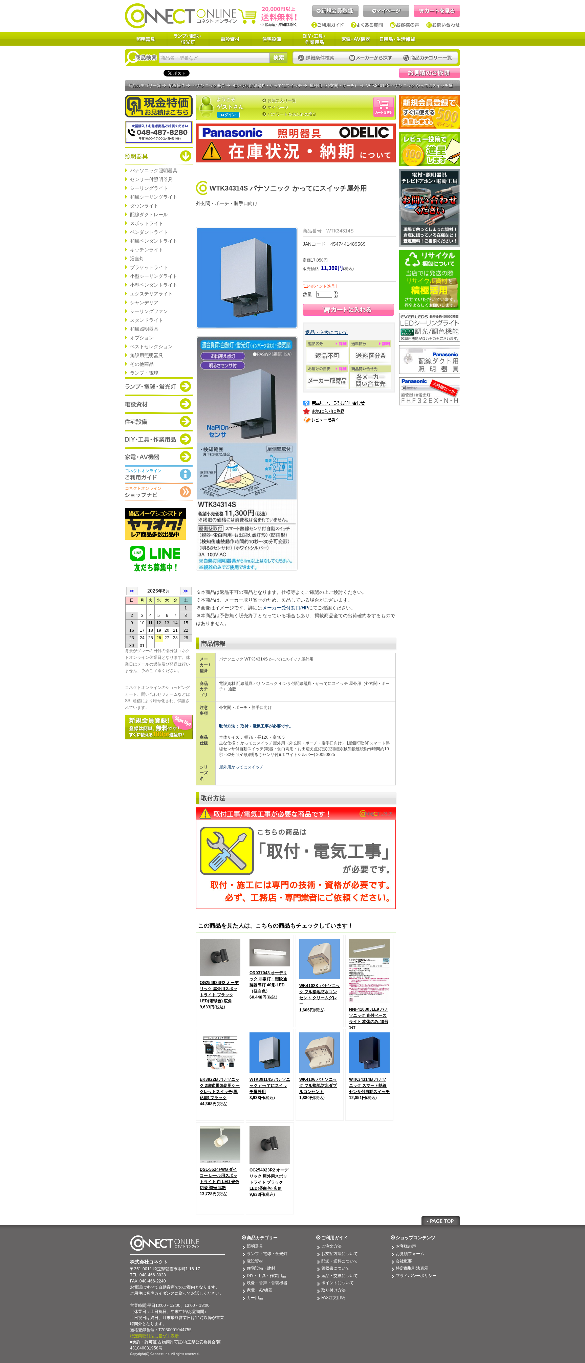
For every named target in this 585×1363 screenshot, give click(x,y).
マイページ (386, 11)
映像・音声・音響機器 (267, 1282)
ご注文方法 (331, 1246)
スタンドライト (146, 320)
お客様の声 (404, 25)
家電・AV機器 (356, 39)
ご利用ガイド (327, 25)
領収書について (335, 1268)
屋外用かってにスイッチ (241, 767)
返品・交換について (326, 332)
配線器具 (177, 85)
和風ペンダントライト (153, 241)
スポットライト (146, 223)
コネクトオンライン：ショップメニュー (159, 491)
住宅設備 (272, 39)
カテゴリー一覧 (427, 58)
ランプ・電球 (144, 373)
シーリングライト (149, 188)
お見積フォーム (410, 1253)
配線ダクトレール (149, 214)
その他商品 (142, 364)
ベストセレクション (151, 346)
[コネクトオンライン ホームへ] (211, 15)
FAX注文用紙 (333, 1297)
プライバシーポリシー (416, 1275)
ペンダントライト (149, 232)
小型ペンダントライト (153, 285)
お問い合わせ (443, 25)
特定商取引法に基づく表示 (154, 1336)
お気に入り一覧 (281, 100)
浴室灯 (137, 258)
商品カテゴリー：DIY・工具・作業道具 (159, 439)
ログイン (228, 115)
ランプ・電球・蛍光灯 (188, 39)
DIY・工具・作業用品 (314, 39)
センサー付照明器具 (151, 179)
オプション (142, 337)
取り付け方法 (333, 1290)
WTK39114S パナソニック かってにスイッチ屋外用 (270, 1085)
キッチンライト (146, 249)
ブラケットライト (149, 267)
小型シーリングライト (153, 276)
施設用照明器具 (146, 355)
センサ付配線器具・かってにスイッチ (267, 85)
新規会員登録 (335, 11)
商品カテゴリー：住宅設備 (159, 421)
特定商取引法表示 (412, 1268)
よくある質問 (367, 25)
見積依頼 (429, 73)
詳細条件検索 (318, 58)
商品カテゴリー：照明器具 (159, 155)
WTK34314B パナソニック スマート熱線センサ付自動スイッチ (369, 1085)
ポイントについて (337, 1282)
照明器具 (146, 39)
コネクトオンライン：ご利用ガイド (159, 474)
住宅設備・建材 (261, 1268)
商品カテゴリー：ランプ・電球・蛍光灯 (159, 386)
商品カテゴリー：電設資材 (159, 403)
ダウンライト (144, 205)
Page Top (440, 1220)
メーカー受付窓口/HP (285, 607)
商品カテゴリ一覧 (144, 85)
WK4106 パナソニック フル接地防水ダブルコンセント (318, 1085)
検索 (278, 57)
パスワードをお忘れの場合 (291, 114)
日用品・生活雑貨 (397, 39)
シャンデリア (144, 302)
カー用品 (255, 1297)
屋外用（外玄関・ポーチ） (334, 85)
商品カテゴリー (262, 1237)
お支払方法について (339, 1253)
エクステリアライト (151, 293)
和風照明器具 (144, 329)
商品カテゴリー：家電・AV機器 (159, 456)
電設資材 (230, 39)
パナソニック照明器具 (153, 170)
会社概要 (404, 1261)
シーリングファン (149, 311)
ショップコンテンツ (415, 1237)
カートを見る (437, 11)
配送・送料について (339, 1261)
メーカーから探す (371, 58)
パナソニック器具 (209, 85)
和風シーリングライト (153, 197)
